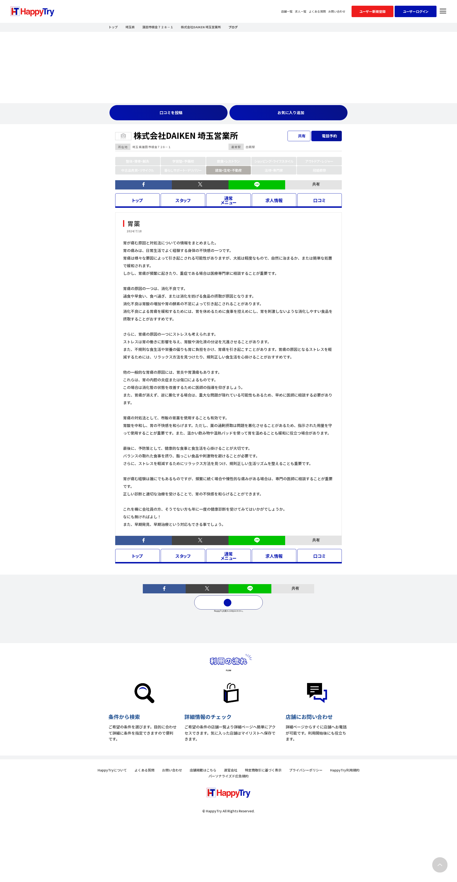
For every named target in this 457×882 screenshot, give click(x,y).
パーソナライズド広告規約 (228, 776)
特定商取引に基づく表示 (263, 770)
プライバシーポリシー (306, 770)
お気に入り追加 (291, 112)
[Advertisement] (228, 67)
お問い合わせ (336, 11)
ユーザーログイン (415, 11)
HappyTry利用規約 (344, 770)
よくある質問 (317, 11)
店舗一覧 (287, 11)
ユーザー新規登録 (372, 11)
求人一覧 (300, 11)
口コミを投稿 (170, 112)
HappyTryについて (112, 770)
